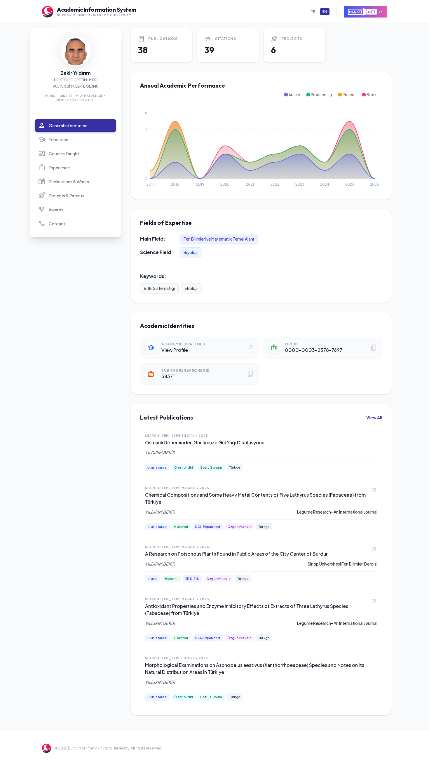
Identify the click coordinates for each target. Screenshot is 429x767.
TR (313, 11)
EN (324, 11)
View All (374, 417)
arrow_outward (373, 490)
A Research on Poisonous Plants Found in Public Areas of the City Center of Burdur (236, 554)
